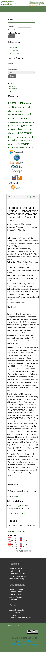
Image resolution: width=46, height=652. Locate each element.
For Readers (13, 48)
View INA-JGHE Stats (16, 532)
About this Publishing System (20, 618)
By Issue (12, 86)
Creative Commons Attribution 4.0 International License (24, 644)
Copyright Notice (15, 594)
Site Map (12, 615)
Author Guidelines (16, 592)
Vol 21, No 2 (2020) (23, 197)
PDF (16, 496)
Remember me (15, 33)
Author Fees (14, 599)
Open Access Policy (16, 579)
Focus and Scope (15, 568)
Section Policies (15, 571)
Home (10, 197)
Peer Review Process (17, 574)
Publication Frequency (17, 576)
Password (11, 30)
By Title (12, 91)
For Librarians (14, 53)
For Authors (13, 50)
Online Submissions (16, 589)
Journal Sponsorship (17, 610)
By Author (13, 88)
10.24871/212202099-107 (20, 514)
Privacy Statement (16, 597)
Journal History (15, 612)
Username (11, 26)
